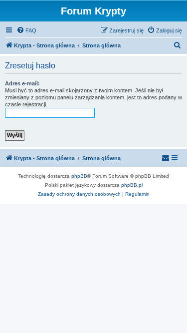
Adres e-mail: (22, 83)
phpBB (79, 176)
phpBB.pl (132, 185)
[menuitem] (26, 30)
